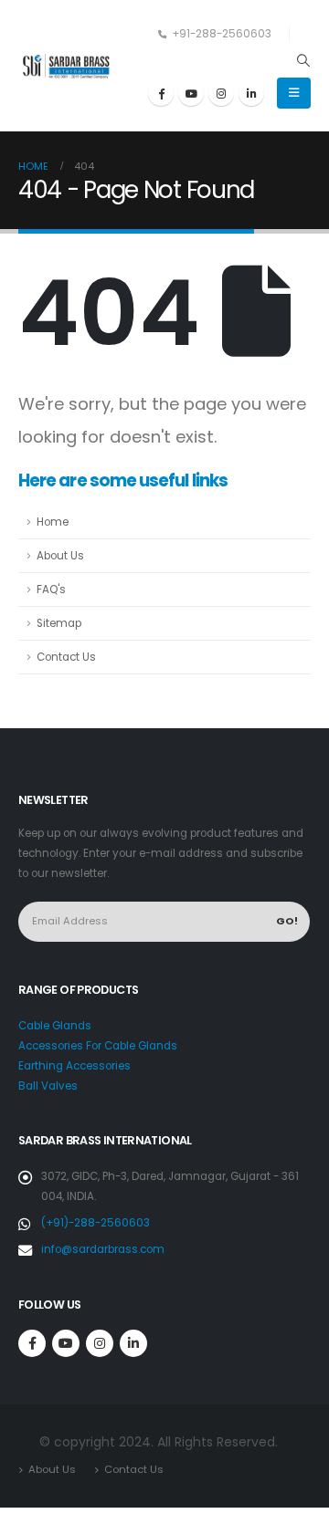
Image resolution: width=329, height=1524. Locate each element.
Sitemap (59, 623)
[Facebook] (161, 93)
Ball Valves (48, 1086)
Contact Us (66, 657)
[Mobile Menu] (294, 93)
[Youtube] (191, 93)
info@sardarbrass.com (102, 1249)
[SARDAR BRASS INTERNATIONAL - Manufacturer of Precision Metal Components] (68, 65)
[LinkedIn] (251, 93)
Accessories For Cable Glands (97, 1046)
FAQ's (51, 589)
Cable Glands (54, 1025)
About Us (60, 555)
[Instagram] (221, 93)
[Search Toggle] (303, 60)
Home (53, 522)
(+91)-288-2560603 (95, 1223)
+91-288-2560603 (221, 33)
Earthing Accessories (74, 1066)
